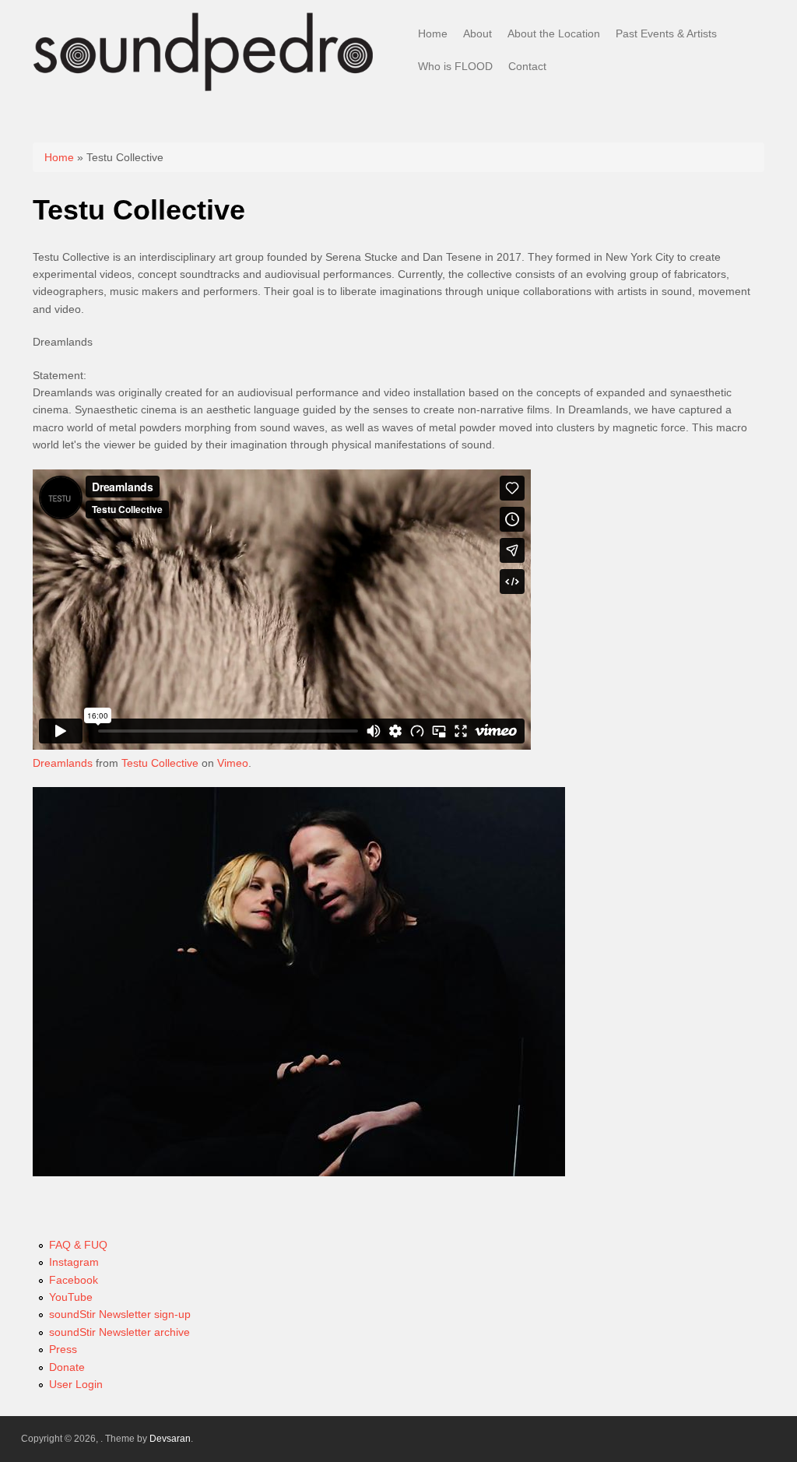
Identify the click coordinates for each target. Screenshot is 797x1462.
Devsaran (170, 1438)
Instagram (74, 1262)
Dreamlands (63, 763)
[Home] (204, 90)
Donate (67, 1367)
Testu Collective (159, 763)
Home (433, 33)
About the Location (553, 33)
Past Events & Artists (666, 33)
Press (63, 1349)
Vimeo (232, 763)
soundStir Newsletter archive (119, 1332)
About (477, 33)
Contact (527, 66)
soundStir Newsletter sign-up (120, 1314)
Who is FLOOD (455, 66)
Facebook (73, 1280)
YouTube (71, 1297)
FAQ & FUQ (78, 1245)
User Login (76, 1384)
